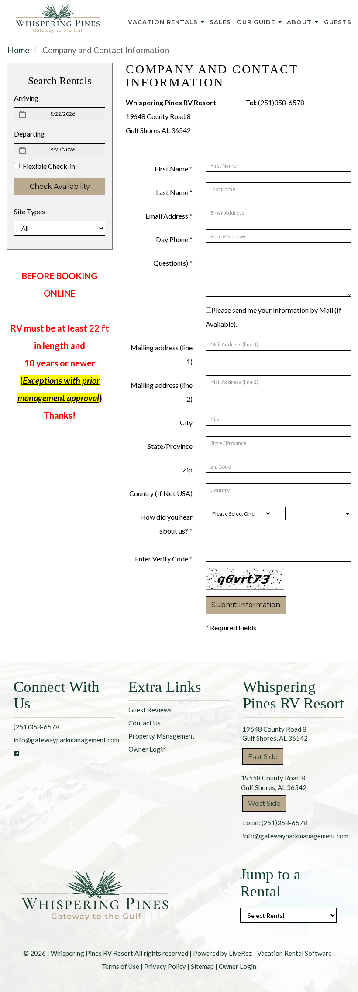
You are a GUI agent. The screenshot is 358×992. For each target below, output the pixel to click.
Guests (337, 21)
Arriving (26, 98)
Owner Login (147, 749)
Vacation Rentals (164, 21)
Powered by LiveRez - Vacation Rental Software (262, 953)
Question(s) (173, 263)
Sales (220, 21)
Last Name (174, 192)
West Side (264, 803)
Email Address (169, 216)
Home (18, 50)
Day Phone (174, 239)
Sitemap (202, 966)
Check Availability (60, 186)
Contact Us (144, 723)
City (186, 422)
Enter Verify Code (164, 558)
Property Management (161, 736)
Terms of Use (120, 966)
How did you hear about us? (166, 524)
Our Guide (257, 21)
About (300, 21)
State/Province (170, 446)
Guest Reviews (150, 710)
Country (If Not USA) (161, 493)
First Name (174, 168)
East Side (263, 757)
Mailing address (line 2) (162, 392)
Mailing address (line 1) (162, 354)
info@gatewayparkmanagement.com (66, 740)
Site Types (29, 211)
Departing (29, 134)
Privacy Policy (165, 966)
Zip (187, 469)
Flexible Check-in (49, 166)
